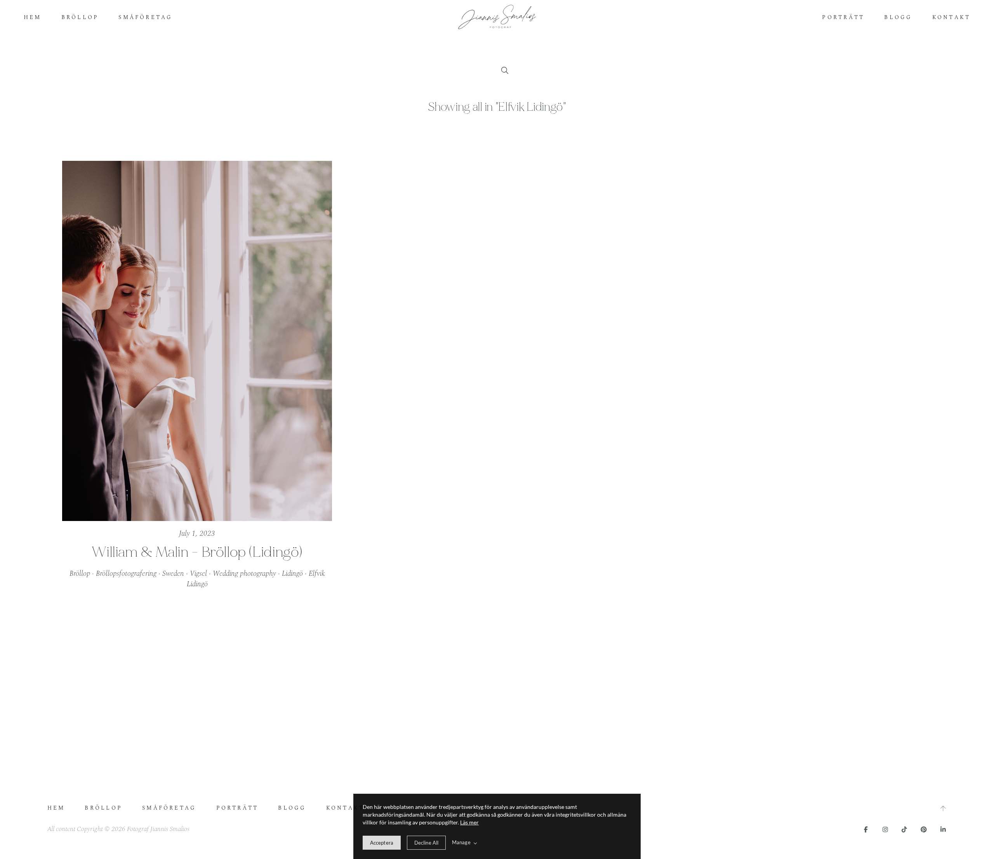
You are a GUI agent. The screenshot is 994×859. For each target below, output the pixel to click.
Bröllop (80, 17)
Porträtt (843, 17)
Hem (33, 17)
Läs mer (469, 822)
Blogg (898, 17)
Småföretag (145, 17)
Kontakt (951, 17)
